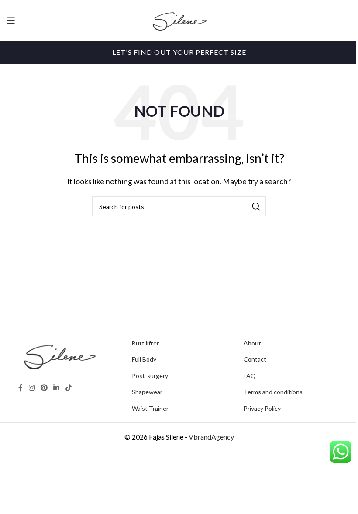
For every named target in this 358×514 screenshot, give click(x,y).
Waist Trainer (150, 408)
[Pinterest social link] (44, 388)
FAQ (250, 375)
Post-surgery (150, 375)
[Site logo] (179, 19)
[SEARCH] (256, 206)
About (252, 343)
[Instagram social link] (32, 388)
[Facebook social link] (20, 388)
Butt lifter (145, 343)
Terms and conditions (273, 392)
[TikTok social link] (68, 388)
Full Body (144, 359)
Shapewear (147, 392)
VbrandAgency (211, 437)
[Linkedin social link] (56, 388)
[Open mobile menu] (11, 20)
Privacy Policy (262, 408)
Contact (255, 359)
